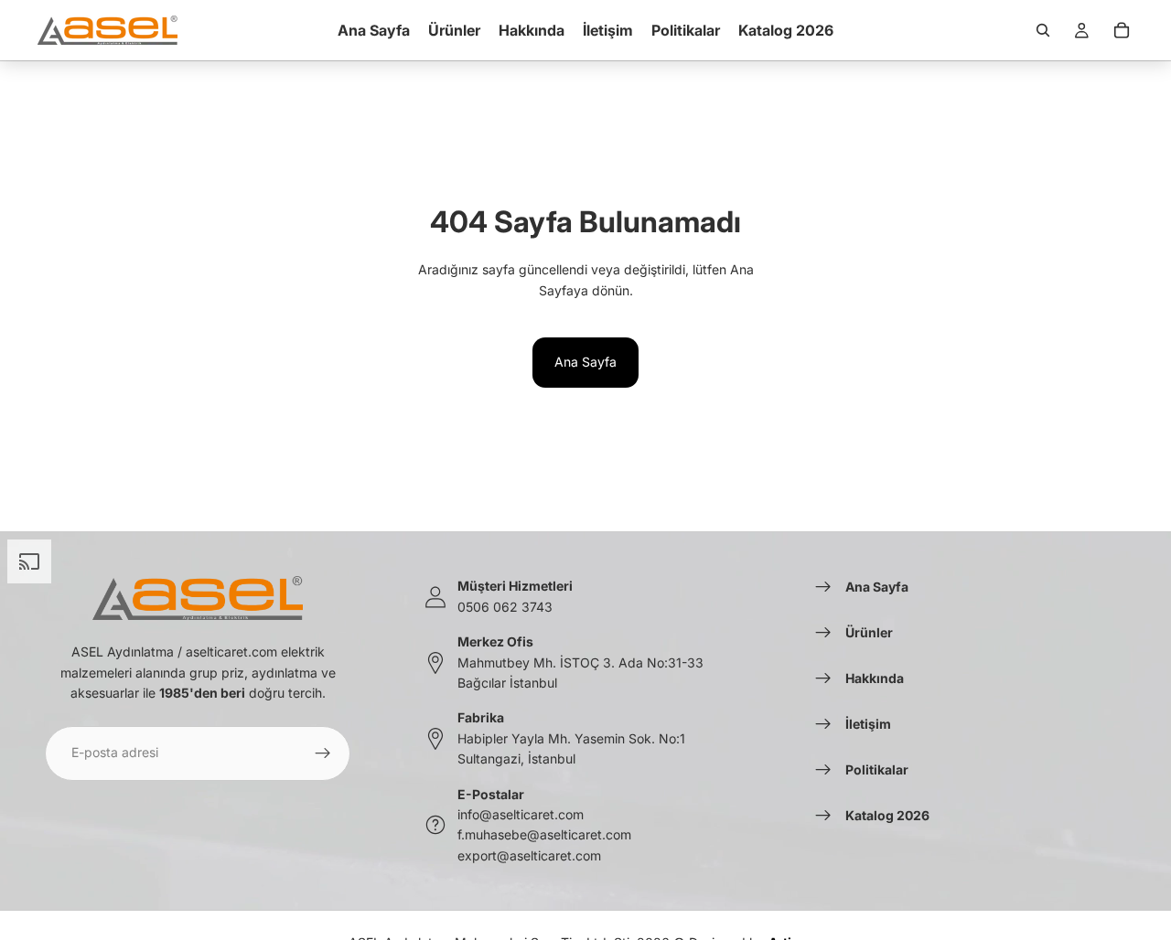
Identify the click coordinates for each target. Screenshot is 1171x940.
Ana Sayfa (585, 361)
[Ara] (1043, 30)
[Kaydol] (323, 753)
